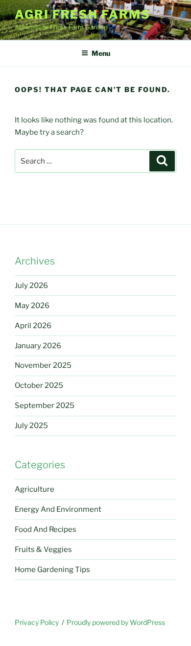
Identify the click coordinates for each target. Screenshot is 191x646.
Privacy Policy (37, 622)
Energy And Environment (58, 509)
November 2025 (43, 365)
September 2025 (44, 405)
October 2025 (39, 385)
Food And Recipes (45, 529)
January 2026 (38, 345)
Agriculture (34, 489)
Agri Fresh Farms (82, 14)
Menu (101, 53)
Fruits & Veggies (43, 549)
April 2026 (33, 325)
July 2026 (31, 285)
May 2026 (32, 305)
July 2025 (31, 425)
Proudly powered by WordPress (116, 622)
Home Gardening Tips (52, 569)
